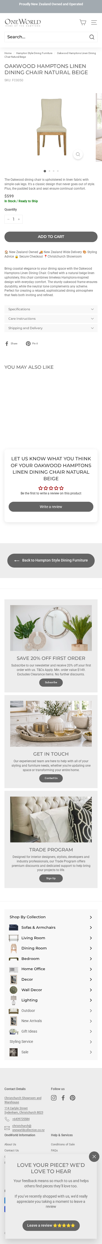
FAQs (54, 1150)
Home (8, 53)
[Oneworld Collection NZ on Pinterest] (72, 1098)
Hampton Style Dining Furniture (34, 53)
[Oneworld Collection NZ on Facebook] (63, 1098)
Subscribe (51, 682)
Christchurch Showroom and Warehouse (22, 1100)
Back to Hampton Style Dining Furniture (54, 560)
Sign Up (51, 878)
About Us (10, 1144)
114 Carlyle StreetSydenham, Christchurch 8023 (23, 1110)
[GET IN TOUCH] (51, 724)
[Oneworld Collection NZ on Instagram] (53, 1098)
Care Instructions (22, 319)
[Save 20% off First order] (51, 628)
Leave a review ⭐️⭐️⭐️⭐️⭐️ (51, 1225)
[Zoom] (78, 154)
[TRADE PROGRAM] (51, 820)
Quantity (10, 209)
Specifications (19, 309)
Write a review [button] (51, 507)
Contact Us (51, 778)
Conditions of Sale (63, 1144)
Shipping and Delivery (25, 328)
